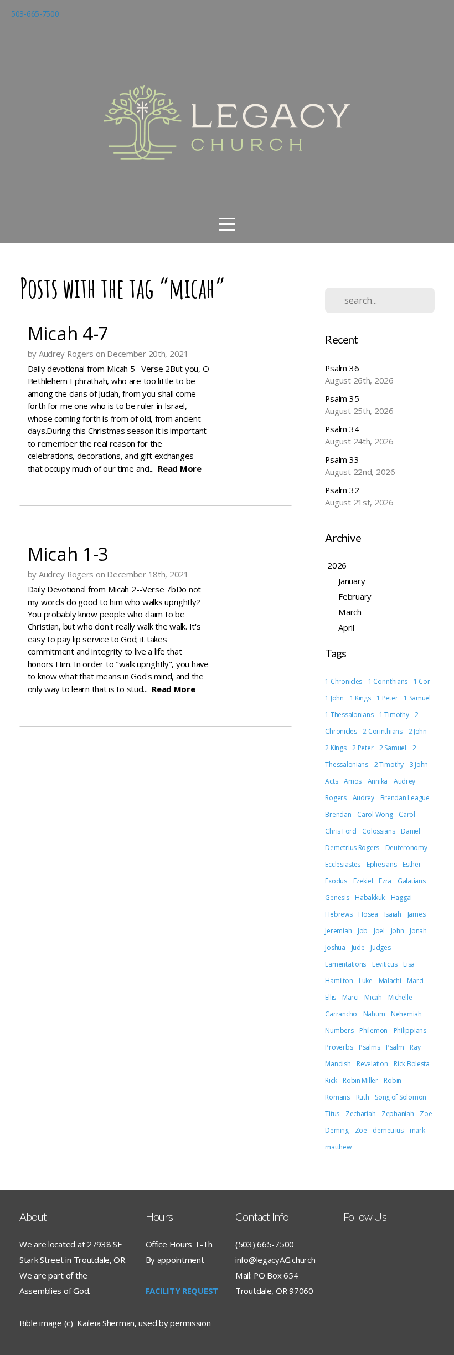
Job (363, 930)
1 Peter (387, 698)
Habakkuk (370, 897)
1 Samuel (417, 698)
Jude (358, 947)
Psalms (369, 1047)
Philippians (410, 1030)
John (397, 930)
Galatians (411, 881)
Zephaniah (397, 1113)
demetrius (388, 1130)
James (416, 914)
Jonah (418, 930)
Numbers (339, 1030)
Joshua (335, 947)
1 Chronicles (343, 681)
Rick (331, 1080)
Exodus (336, 881)
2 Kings (335, 748)
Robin (392, 1080)
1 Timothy (394, 714)
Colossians (378, 831)
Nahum (374, 1014)
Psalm (395, 1047)
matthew (338, 1147)
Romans (337, 1097)
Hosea (368, 914)
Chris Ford (340, 831)
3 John (419, 764)
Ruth (362, 1097)
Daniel (410, 831)
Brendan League (405, 797)
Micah (373, 997)
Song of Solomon (400, 1097)
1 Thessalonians (349, 714)
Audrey (363, 797)
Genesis (337, 897)
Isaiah (392, 914)
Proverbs (339, 1047)
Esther (412, 864)
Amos (353, 781)
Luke (366, 980)
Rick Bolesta (412, 1063)
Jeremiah (338, 930)
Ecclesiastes (342, 864)
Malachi (390, 980)
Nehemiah (406, 1014)
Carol (407, 814)
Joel (379, 930)
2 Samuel (392, 748)
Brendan (338, 814)
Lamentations (345, 964)
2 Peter (362, 748)
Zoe (361, 1130)
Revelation (372, 1063)
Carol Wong (375, 814)
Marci (350, 997)
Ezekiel (363, 881)
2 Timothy (389, 764)
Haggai (401, 897)
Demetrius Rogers (352, 847)
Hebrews (338, 914)
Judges (380, 947)
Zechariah (360, 1113)
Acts (331, 781)
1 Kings (360, 698)
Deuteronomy (406, 847)
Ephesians (381, 864)
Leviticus (384, 964)
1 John (334, 698)
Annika (378, 781)
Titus (332, 1113)
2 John (418, 731)
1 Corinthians (387, 681)
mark (417, 1130)
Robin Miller (360, 1080)
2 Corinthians (382, 731)
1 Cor (422, 681)
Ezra (385, 881)
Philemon (373, 1030)
